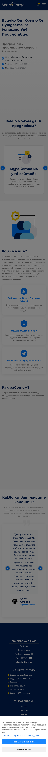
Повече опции (24, 749)
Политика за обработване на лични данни (20, 735)
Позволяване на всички (24, 742)
